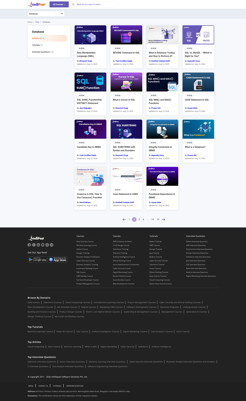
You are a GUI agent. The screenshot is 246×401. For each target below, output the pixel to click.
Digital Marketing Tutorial (135, 331)
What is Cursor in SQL (124, 99)
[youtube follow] (43, 246)
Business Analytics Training (87, 264)
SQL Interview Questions (195, 264)
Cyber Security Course (122, 268)
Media (30, 386)
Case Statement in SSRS (125, 194)
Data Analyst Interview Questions (68, 366)
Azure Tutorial (155, 268)
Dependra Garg (193, 61)
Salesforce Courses (53, 302)
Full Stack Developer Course (87, 280)
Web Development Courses (124, 284)
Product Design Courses (71, 311)
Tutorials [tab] (37, 45)
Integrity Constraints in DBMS (160, 149)
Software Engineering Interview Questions (108, 366)
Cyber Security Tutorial (158, 260)
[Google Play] (38, 259)
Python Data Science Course (160, 284)
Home (30, 22)
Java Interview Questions (195, 260)
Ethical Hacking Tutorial (158, 272)
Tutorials (57, 386)
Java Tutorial (154, 253)
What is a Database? (195, 147)
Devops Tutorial (155, 249)
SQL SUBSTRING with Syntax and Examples (124, 149)
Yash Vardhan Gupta (123, 61)
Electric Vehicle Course (122, 276)
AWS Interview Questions (196, 245)
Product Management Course (88, 284)
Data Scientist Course (85, 241)
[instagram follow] (47, 246)
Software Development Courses (141, 307)
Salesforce (143, 346)
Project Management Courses (142, 302)
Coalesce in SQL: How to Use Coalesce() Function (89, 196)
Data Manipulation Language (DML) (86, 54)
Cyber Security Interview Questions (146, 361)
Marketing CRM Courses (111, 307)
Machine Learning (72, 346)
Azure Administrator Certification (126, 264)
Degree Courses (88, 307)
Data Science (34, 302)
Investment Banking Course (87, 268)
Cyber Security (127, 346)
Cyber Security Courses (85, 260)
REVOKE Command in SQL (126, 52)
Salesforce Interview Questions (198, 257)
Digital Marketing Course (123, 272)
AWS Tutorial (154, 245)
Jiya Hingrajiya (85, 108)
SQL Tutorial (82, 331)
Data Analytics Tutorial (162, 331)
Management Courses (171, 311)
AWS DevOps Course (84, 276)
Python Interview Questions (197, 241)
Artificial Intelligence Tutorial (105, 331)
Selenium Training (120, 253)
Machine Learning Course (86, 245)
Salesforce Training (120, 249)
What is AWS (91, 346)
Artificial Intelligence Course (124, 257)
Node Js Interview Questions (197, 272)
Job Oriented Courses (67, 307)
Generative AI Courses (196, 311)
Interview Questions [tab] (43, 52)
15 (158, 219)
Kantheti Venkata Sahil (160, 61)
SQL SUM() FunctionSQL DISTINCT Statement (89, 101)
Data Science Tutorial (157, 276)
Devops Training (82, 253)
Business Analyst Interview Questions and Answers (191, 361)
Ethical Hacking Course (122, 260)
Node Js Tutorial (155, 257)
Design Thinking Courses (39, 316)
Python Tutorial (155, 241)
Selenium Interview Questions (42, 361)
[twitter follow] (34, 246)
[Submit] (73, 4)
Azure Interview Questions (72, 361)
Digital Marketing (109, 346)
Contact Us (43, 386)
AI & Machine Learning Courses (109, 302)
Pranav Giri (155, 108)
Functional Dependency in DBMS (162, 196)
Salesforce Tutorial (156, 264)
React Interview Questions (196, 268)
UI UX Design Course (121, 245)
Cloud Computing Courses (159, 280)
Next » (163, 219)
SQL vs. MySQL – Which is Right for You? (198, 54)
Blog (37, 22)
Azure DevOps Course (121, 280)
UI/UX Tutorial (182, 331)
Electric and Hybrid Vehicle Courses (103, 311)
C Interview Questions (38, 366)
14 (152, 219)
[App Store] (58, 259)
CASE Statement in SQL (197, 99)
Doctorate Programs (169, 307)
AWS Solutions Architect (122, 241)
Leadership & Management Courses (141, 311)
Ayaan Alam (192, 108)
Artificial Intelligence (161, 346)
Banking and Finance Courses (42, 311)
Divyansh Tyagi (85, 61)
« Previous (124, 219)
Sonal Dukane (85, 202)
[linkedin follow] (38, 246)
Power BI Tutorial (65, 331)
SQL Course (81, 272)
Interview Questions (74, 386)
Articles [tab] (38, 38)
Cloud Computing (36, 346)
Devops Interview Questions (197, 253)
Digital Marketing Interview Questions (201, 276)
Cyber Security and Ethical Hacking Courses (180, 302)
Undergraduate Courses (194, 307)
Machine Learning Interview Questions (107, 361)
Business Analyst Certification (88, 257)
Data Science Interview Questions (199, 249)
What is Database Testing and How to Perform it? (162, 54)
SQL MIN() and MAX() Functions (160, 101)
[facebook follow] (30, 246)
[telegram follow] (52, 246)
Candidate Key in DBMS (89, 147)
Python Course (82, 249)
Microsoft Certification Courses (69, 316)
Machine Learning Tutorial (40, 331)
